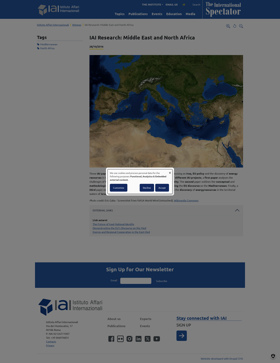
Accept (162, 187)
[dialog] (140, 181)
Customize (118, 187)
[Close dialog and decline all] (170, 171)
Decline (147, 187)
